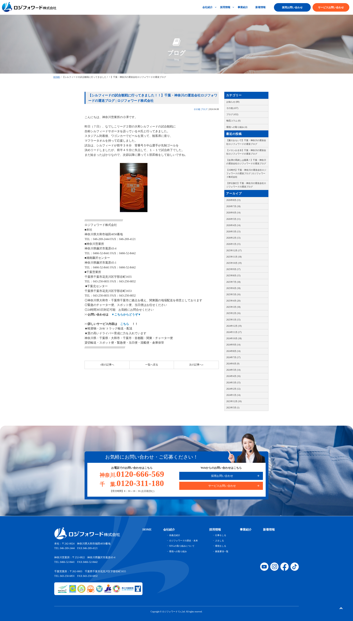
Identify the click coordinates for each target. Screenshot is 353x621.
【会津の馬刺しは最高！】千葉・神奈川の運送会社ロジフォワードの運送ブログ (246, 162)
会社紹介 (207, 7)
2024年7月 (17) (233, 357)
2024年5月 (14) (233, 370)
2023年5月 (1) (232, 407)
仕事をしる (220, 535)
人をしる (219, 540)
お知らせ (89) (232, 102)
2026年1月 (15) (233, 244)
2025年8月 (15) (233, 275)
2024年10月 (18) (234, 338)
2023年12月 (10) (234, 401)
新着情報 (260, 7)
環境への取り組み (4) (236, 127)
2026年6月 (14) (233, 212)
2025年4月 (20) (233, 300)
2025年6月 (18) (233, 288)
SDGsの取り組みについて (182, 546)
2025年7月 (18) (233, 282)
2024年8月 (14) (233, 351)
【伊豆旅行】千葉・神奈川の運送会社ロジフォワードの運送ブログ (246, 185)
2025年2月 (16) (233, 313)
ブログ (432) (232, 114)
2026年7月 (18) (233, 206)
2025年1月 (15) (233, 319)
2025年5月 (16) (233, 294)
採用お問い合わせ (292, 7)
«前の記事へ (107, 364)
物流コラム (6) (233, 120)
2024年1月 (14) (233, 395)
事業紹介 (243, 7)
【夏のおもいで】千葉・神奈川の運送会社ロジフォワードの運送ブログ (246, 142)
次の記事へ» (196, 364)
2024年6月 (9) (232, 363)
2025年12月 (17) (234, 250)
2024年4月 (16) (233, 376)
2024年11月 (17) (234, 332)
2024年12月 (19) (234, 326)
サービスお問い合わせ (331, 7)
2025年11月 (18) (234, 257)
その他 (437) (232, 108)
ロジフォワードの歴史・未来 (183, 540)
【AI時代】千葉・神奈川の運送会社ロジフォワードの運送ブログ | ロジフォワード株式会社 (246, 173)
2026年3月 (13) (233, 231)
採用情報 (225, 7)
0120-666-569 (132, 474)
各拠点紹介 (174, 535)
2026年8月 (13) (233, 200)
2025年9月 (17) (233, 269)
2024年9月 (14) (233, 344)
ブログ (204, 109)
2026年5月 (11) (233, 219)
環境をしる (220, 546)
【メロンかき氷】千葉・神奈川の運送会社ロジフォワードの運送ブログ (246, 152)
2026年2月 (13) (233, 238)
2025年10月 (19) (234, 263)
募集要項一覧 (221, 551)
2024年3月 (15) (233, 382)
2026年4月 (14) (233, 225)
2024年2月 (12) (233, 389)
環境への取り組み (178, 551)
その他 (197, 109)
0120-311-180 (132, 483)
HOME (56, 77)
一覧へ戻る (151, 364)
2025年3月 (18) (233, 307)
